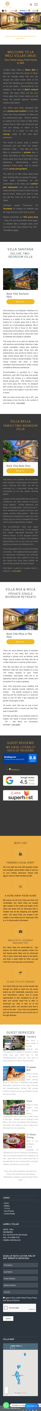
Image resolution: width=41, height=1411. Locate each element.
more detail (20, 401)
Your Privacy (9, 1209)
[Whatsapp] (6, 1405)
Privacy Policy (31, 1295)
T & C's (7, 1206)
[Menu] (35, 4)
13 (31, 285)
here (5, 874)
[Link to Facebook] (23, 1408)
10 (26, 285)
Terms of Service (12, 1298)
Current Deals (9, 1211)
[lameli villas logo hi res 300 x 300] (17, 4)
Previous (2, 21)
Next (39, 21)
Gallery (7, 1203)
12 (29, 285)
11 (27, 285)
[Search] (30, 4)
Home (6, 1201)
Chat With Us (32, 1406)
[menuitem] (30, 4)
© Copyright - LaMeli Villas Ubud (11, 1406)
